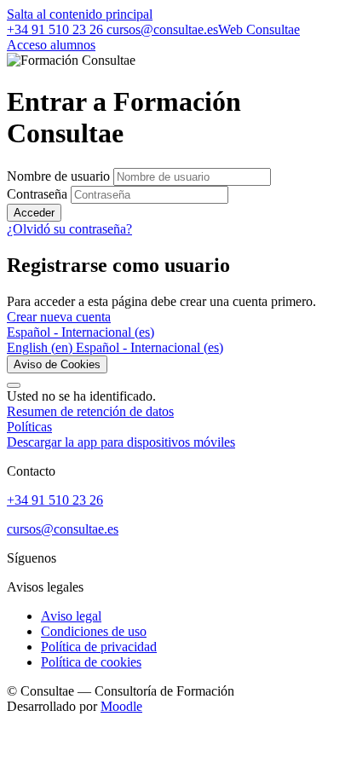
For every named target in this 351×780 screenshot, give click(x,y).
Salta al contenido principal (79, 14)
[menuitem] (41, 347)
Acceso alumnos (51, 45)
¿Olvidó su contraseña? (69, 229)
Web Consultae (259, 29)
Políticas (29, 426)
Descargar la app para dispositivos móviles (121, 442)
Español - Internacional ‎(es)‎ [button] (80, 332)
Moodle (121, 706)
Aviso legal (71, 616)
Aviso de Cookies (57, 364)
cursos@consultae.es (160, 29)
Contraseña (37, 194)
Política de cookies (91, 662)
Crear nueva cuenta (59, 316)
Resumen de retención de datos (90, 411)
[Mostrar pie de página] (13, 385)
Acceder (34, 212)
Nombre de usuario (60, 176)
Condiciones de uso (94, 631)
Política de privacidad (99, 646)
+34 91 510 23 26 (55, 29)
